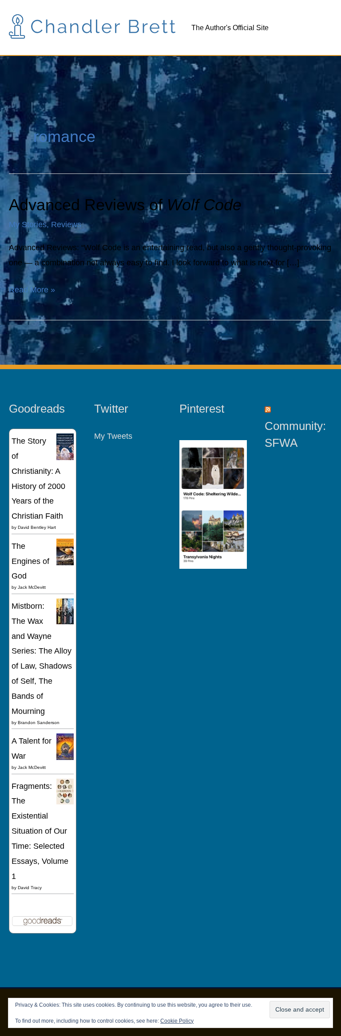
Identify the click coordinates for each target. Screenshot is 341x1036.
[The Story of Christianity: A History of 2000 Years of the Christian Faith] (65, 446)
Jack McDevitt (32, 587)
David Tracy (30, 887)
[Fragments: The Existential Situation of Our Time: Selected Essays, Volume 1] (65, 791)
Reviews (66, 224)
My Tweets (113, 436)
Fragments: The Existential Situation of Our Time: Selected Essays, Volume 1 (40, 831)
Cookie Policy (177, 1021)
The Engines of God (30, 561)
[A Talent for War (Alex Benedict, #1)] (65, 747)
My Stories (28, 224)
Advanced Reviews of (125, 205)
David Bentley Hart (37, 527)
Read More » (32, 288)
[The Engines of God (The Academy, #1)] (65, 551)
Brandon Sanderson (38, 722)
